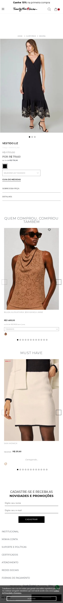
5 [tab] (28, 339)
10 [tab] (41, 339)
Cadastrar (31, 519)
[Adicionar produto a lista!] (49, 230)
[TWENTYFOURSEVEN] (20, 36)
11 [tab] (44, 339)
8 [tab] (36, 339)
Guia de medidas (11, 179)
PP (6, 304)
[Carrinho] (57, 9)
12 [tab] (46, 339)
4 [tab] (25, 339)
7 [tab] (33, 339)
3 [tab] (34, 137)
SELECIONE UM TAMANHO (14, 173)
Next (58, 282)
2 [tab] (32, 137)
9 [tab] (38, 339)
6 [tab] (31, 339)
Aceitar (31, 598)
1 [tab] (29, 137)
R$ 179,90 (14, 160)
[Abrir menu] (3, 9)
